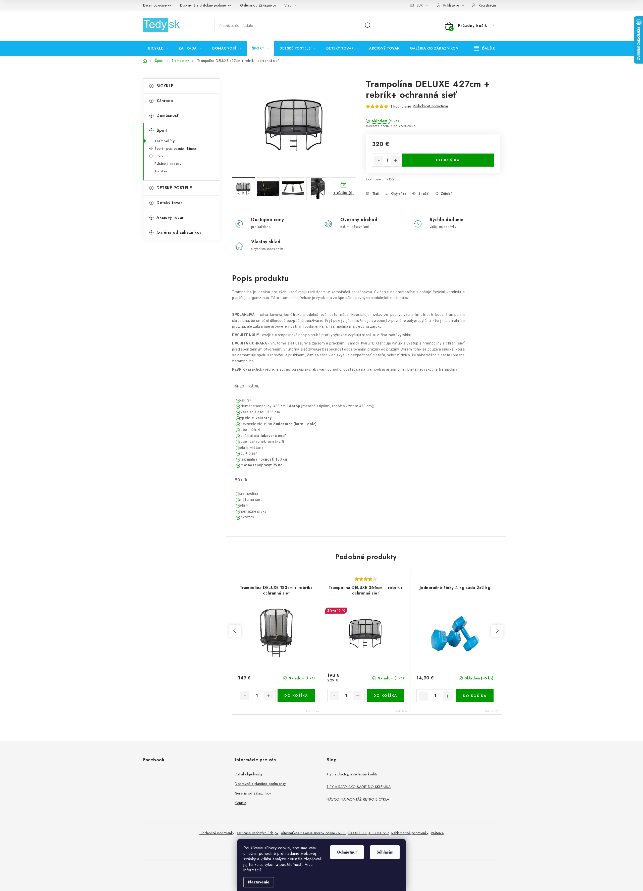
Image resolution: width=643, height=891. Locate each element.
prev (235, 631)
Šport (162, 130)
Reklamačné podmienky (409, 832)
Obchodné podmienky (216, 832)
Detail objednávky (157, 5)
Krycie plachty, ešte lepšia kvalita (352, 774)
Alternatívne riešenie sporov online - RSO (313, 832)
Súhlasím (385, 852)
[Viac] (484, 48)
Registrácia (487, 5)
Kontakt (240, 802)
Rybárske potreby (167, 163)
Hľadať (368, 25)
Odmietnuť (347, 852)
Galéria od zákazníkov (179, 232)
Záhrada (164, 101)
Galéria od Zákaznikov (258, 5)
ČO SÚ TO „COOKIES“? (368, 832)
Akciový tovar (170, 217)
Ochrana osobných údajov (258, 832)
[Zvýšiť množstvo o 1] (395, 160)
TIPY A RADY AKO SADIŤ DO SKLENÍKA (359, 786)
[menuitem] (158, 48)
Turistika (160, 171)
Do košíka (448, 160)
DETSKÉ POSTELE (174, 188)
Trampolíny (164, 140)
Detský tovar (169, 203)
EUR (420, 5)
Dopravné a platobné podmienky (205, 5)
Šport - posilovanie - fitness (175, 148)
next (497, 631)
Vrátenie (437, 832)
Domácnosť (167, 115)
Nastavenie (259, 882)
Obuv (158, 156)
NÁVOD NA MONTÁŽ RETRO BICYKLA (358, 799)
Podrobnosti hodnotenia (430, 106)
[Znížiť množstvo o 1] (378, 160)
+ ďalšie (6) (343, 192)
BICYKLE (165, 86)
